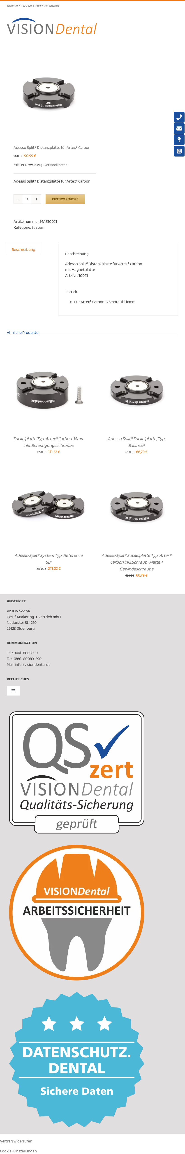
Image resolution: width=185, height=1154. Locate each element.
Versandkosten (55, 164)
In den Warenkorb (65, 199)
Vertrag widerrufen (16, 1141)
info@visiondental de (47, 5)
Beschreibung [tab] (23, 249)
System (38, 227)
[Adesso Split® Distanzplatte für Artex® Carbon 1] (48, 91)
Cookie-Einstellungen (18, 1151)
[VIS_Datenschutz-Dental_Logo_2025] (76, 993)
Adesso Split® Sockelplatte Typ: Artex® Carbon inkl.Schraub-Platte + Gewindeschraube (136, 562)
